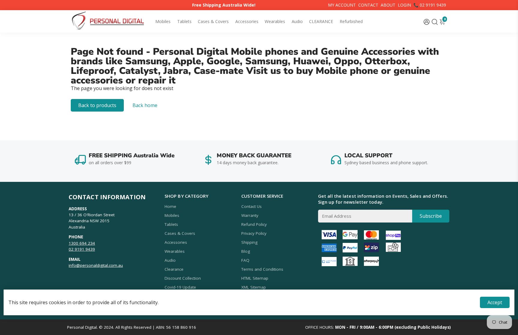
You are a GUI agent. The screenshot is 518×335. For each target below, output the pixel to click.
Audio (297, 21)
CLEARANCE (321, 21)
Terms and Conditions (262, 269)
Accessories (246, 21)
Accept (494, 302)
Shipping (249, 242)
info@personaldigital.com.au (96, 265)
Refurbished (351, 21)
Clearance (174, 269)
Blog (245, 251)
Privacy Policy (253, 233)
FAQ (245, 260)
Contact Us (251, 206)
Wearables (275, 21)
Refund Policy (254, 224)
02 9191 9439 (82, 249)
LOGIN (404, 5)
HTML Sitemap (254, 278)
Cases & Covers (213, 21)
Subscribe (431, 216)
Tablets (184, 21)
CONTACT (368, 5)
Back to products (97, 105)
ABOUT (388, 5)
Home (170, 206)
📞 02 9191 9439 (429, 5)
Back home (144, 105)
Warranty (249, 215)
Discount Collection (183, 278)
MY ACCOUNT (342, 5)
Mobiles (163, 21)
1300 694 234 (82, 243)
